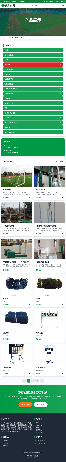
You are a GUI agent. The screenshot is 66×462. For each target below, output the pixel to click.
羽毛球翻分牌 (40, 367)
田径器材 (38, 427)
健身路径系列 (39, 425)
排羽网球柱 (19, 37)
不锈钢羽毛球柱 (8, 226)
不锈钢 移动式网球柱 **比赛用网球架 (16, 262)
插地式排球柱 (40, 190)
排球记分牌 (39, 333)
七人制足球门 (7, 190)
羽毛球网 (6, 333)
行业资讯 (5, 443)
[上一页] (24, 381)
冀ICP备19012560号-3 (33, 455)
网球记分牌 (7, 367)
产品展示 (12, 37)
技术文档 (5, 445)
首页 (8, 37)
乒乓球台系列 (39, 432)
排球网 (5, 298)
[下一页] (42, 381)
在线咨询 (42, 404)
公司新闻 (5, 440)
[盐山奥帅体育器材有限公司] (8, 5)
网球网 (38, 298)
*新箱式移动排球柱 (42, 262)
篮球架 (37, 422)
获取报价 (27, 404)
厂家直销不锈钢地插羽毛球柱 (46, 226)
